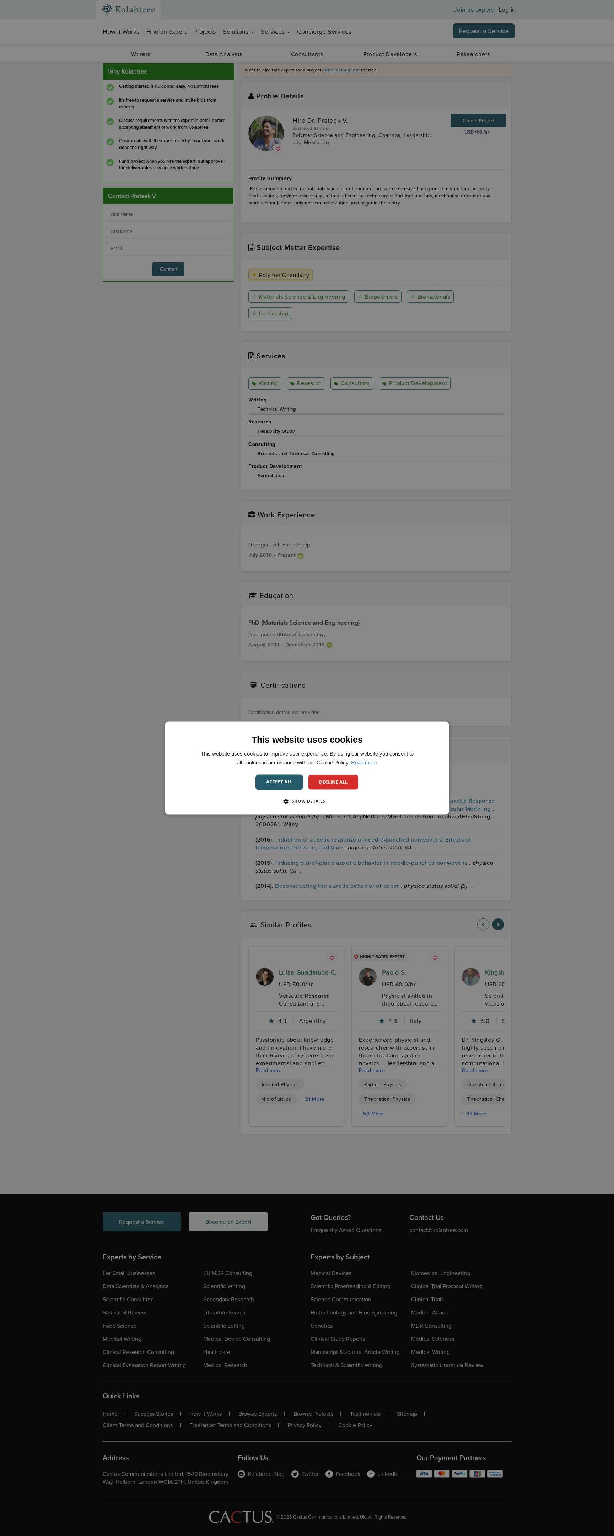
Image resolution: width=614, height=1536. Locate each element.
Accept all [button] (279, 781)
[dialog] (307, 767)
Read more (364, 762)
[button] (307, 801)
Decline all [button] (333, 782)
